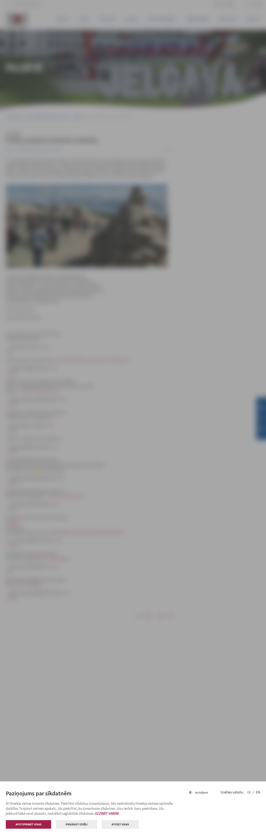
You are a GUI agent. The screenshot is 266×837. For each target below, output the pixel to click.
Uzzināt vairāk (107, 813)
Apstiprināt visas (29, 824)
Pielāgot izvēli (76, 824)
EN (258, 792)
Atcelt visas (120, 824)
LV (249, 792)
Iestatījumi (201, 792)
